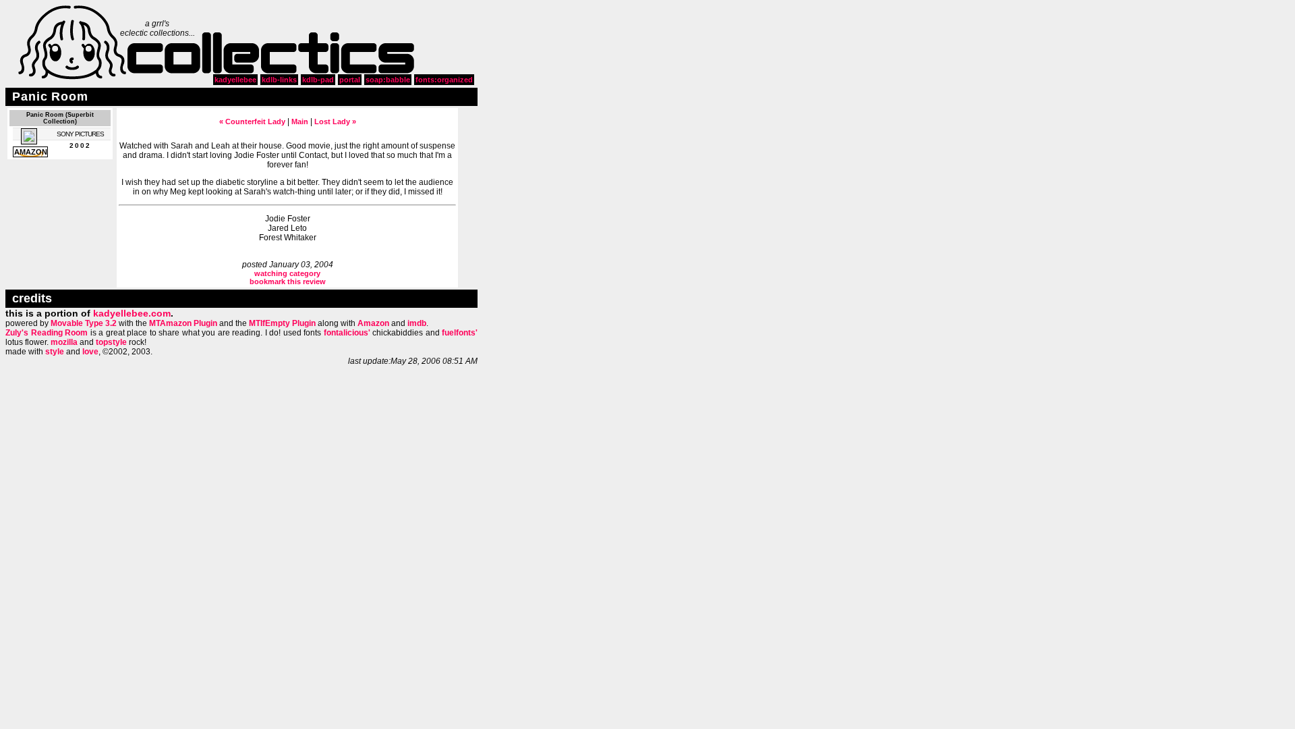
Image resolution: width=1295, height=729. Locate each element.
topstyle (111, 342)
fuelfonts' (460, 333)
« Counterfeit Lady (252, 121)
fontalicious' (347, 333)
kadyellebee (235, 80)
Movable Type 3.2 (84, 323)
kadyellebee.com (132, 313)
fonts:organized (444, 80)
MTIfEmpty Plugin (282, 323)
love (90, 351)
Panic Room (50, 96)
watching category (287, 273)
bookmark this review (288, 281)
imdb (416, 323)
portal (349, 80)
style (54, 351)
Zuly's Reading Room (46, 333)
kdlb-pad (318, 80)
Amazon (373, 323)
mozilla (64, 342)
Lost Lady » (335, 121)
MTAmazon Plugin (183, 323)
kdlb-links (279, 80)
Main (299, 121)
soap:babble (388, 80)
